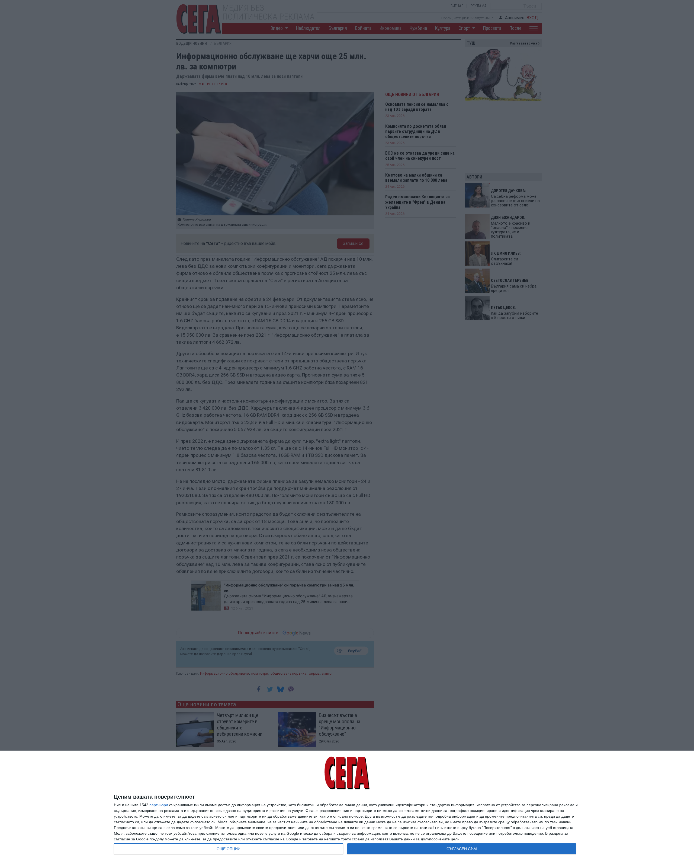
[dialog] (347, 806)
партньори (158, 805)
